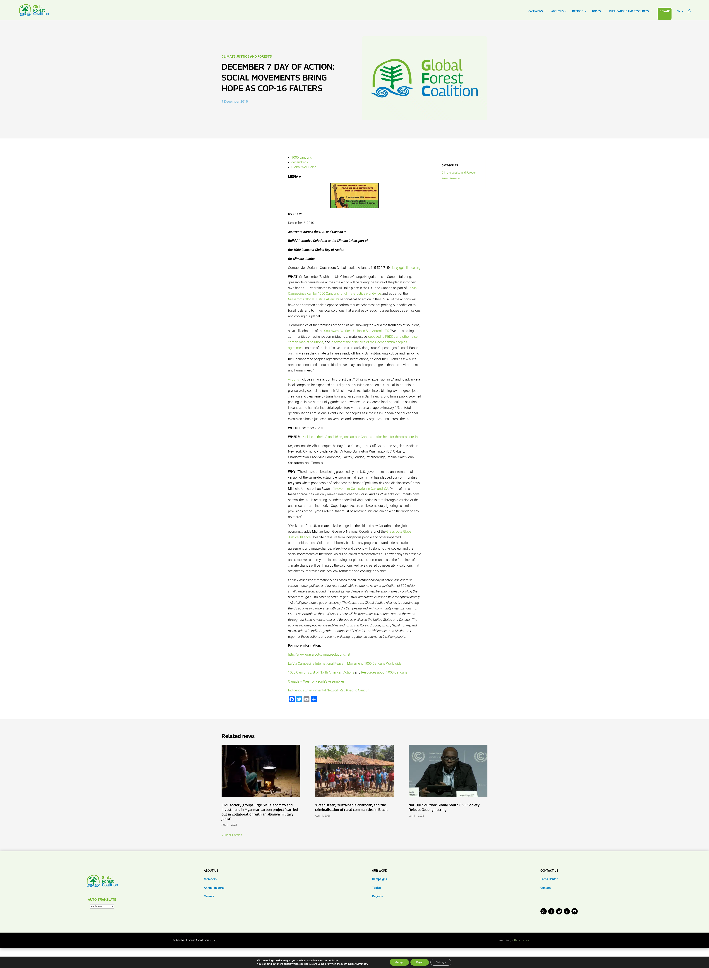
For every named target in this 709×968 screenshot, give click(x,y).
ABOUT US (557, 11)
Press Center (549, 879)
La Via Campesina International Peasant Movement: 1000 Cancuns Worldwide (344, 663)
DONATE (665, 11)
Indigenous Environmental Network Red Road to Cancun (328, 690)
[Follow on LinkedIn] (567, 911)
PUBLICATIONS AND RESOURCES (629, 11)
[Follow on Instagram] (559, 911)
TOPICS (596, 11)
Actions (293, 379)
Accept (399, 962)
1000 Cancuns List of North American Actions (321, 672)
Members (210, 879)
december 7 (299, 162)
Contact (545, 888)
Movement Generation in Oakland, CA (361, 489)
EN (678, 11)
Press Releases (451, 178)
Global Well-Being (303, 167)
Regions (377, 896)
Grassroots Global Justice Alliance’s (313, 299)
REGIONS (577, 11)
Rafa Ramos (521, 940)
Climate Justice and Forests (247, 56)
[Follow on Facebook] (551, 911)
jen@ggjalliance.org (406, 268)
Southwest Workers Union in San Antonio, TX (356, 331)
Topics (376, 888)
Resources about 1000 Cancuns (384, 672)
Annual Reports (214, 888)
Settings (441, 962)
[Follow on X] (543, 911)
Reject (419, 962)
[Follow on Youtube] (574, 911)
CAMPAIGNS (535, 11)
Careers (209, 896)
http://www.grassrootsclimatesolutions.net (319, 654)
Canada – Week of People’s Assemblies (316, 681)
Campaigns (379, 879)
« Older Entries (232, 835)
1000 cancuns (301, 157)
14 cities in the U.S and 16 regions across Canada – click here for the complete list (360, 437)
